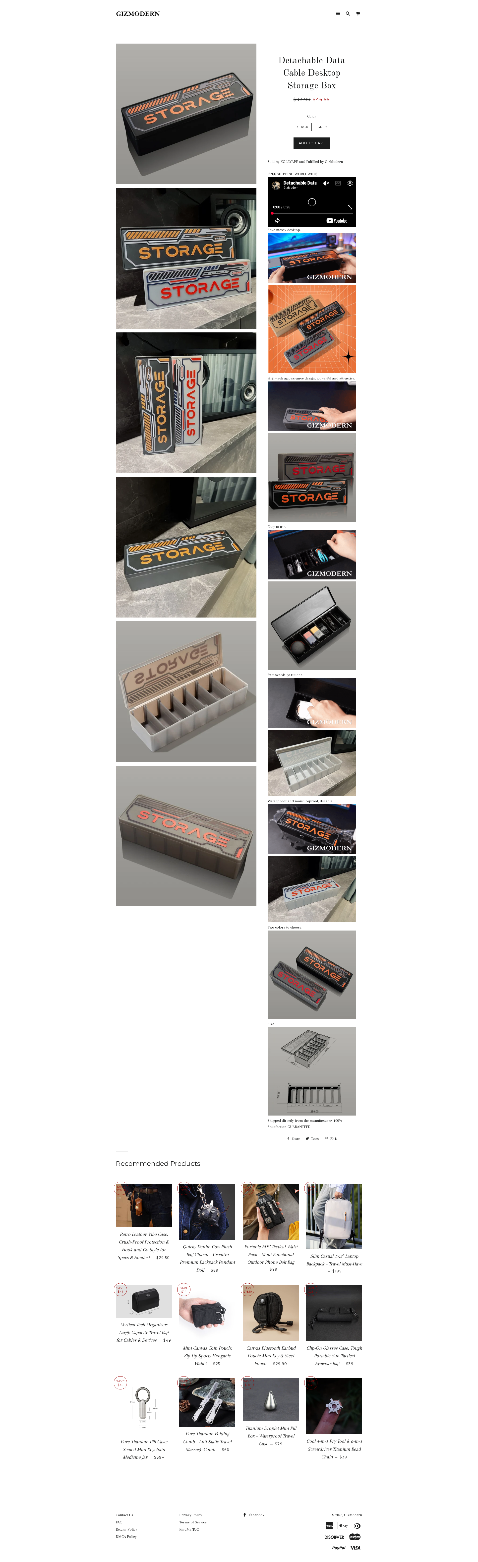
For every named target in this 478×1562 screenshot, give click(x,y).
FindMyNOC (189, 1529)
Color (311, 116)
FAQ (119, 1522)
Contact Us (124, 1515)
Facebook (256, 1515)
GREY (322, 127)
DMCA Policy (126, 1536)
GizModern (353, 1515)
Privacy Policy (190, 1515)
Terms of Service (193, 1522)
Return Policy (126, 1529)
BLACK (302, 127)
